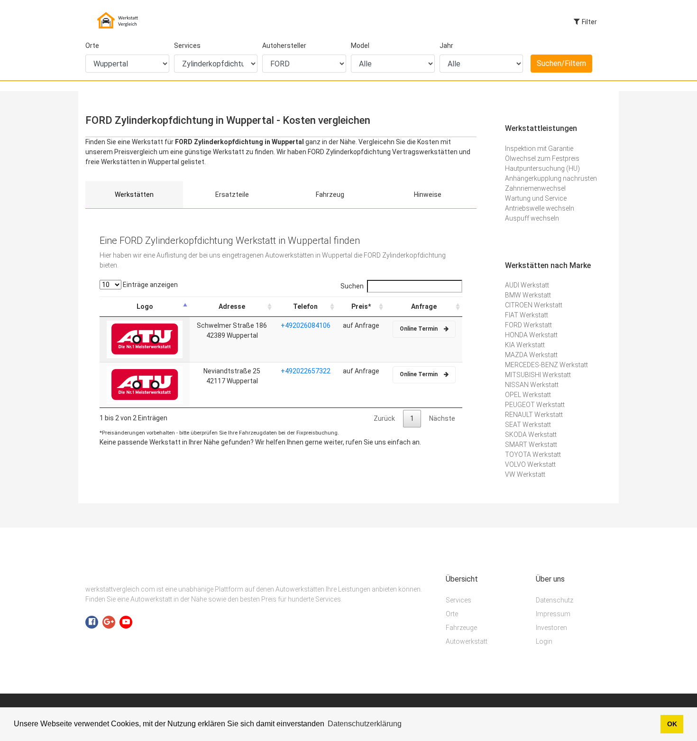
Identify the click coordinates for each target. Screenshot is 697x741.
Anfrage (424, 306)
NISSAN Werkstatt (532, 385)
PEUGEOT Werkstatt (535, 404)
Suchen (352, 286)
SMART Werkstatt (531, 444)
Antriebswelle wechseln (539, 208)
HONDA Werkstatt (531, 335)
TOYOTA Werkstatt (533, 454)
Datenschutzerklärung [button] (365, 724)
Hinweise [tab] (427, 194)
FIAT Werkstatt (526, 315)
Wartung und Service (536, 198)
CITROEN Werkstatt (533, 305)
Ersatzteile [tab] (232, 194)
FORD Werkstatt (528, 325)
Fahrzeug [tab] (330, 194)
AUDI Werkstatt (527, 285)
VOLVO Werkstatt (530, 464)
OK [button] (672, 724)
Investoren (551, 627)
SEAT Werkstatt (528, 424)
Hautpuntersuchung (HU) (542, 168)
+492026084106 (305, 325)
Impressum (553, 614)
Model (360, 45)
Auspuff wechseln (532, 218)
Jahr (446, 45)
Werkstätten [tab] (134, 194)
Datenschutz (554, 600)
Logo (145, 306)
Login (544, 641)
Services (187, 45)
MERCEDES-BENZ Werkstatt (546, 365)
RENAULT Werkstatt (534, 414)
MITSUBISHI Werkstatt (538, 375)
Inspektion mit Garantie (539, 148)
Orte (92, 45)
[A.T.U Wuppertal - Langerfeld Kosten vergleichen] (145, 339)
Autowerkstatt (466, 641)
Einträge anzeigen (149, 284)
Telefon (305, 306)
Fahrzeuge (461, 627)
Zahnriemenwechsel (535, 188)
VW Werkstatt (525, 474)
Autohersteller (284, 45)
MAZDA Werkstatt (531, 355)
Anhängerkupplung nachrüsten (551, 178)
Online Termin (419, 328)
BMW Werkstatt (528, 295)
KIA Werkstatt (525, 345)
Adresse (232, 306)
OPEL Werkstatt (528, 394)
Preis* (361, 306)
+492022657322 (305, 371)
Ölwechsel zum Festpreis (542, 158)
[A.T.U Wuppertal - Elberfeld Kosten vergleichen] (145, 384)
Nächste (442, 418)
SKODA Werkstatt (531, 434)
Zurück (384, 418)
